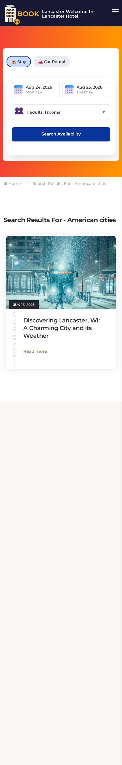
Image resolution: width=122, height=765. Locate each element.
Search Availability (61, 134)
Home (14, 183)
